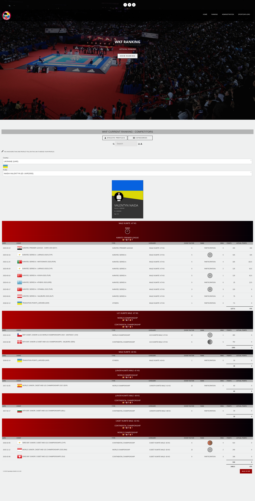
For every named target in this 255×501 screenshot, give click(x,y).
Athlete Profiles (115, 138)
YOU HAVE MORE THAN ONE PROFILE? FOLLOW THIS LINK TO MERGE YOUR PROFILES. (29, 151)
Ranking (214, 14)
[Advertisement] (127, 487)
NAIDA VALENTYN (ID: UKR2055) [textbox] (18, 173)
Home (205, 14)
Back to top (246, 471)
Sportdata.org (244, 14)
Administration (228, 14)
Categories (141, 138)
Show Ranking (127, 56)
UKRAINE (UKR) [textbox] (11, 161)
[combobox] (127, 161)
